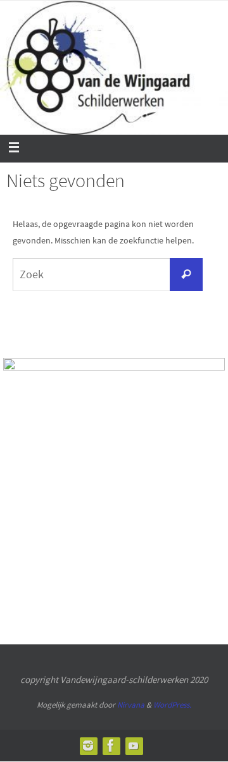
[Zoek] (186, 274)
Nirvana (130, 704)
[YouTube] (133, 745)
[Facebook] (111, 745)
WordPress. (172, 704)
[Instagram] (88, 745)
